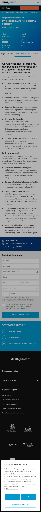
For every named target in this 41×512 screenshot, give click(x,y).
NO (12, 497)
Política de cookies (11, 489)
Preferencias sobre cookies (20, 504)
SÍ (28, 497)
